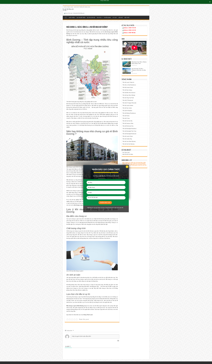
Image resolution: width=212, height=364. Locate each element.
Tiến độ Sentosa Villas (127, 123)
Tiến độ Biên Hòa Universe (128, 92)
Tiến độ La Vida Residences (129, 85)
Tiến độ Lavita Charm (127, 136)
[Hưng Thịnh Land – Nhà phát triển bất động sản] (74, 13)
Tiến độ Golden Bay (127, 138)
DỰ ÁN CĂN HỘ (91, 17)
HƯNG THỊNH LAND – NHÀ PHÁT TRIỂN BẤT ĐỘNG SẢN (77, 7)
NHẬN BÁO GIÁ (105, 202)
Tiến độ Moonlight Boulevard (129, 133)
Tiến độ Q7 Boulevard (127, 100)
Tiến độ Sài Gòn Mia (127, 120)
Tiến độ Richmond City (127, 126)
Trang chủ (66, 17)
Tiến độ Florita (125, 115)
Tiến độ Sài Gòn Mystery (128, 144)
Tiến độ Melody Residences (129, 113)
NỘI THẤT (127, 17)
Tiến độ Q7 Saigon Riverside (129, 103)
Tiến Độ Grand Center (127, 87)
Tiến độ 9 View (126, 118)
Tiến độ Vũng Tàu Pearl (128, 97)
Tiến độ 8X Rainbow (127, 110)
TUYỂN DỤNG (107, 17)
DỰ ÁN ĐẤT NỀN (81, 17)
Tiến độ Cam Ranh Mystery (129, 141)
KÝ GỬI (115, 17)
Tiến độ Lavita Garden (127, 105)
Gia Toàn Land (125, 152)
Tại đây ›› (65, 10)
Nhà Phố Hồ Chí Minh (127, 154)
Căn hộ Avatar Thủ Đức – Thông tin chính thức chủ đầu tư (139, 70)
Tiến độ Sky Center (127, 108)
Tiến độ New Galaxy (127, 90)
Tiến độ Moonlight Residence (129, 128)
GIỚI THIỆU (72, 17)
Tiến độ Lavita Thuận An (128, 82)
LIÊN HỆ (120, 17)
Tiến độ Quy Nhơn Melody (128, 95)
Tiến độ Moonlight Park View (129, 131)
